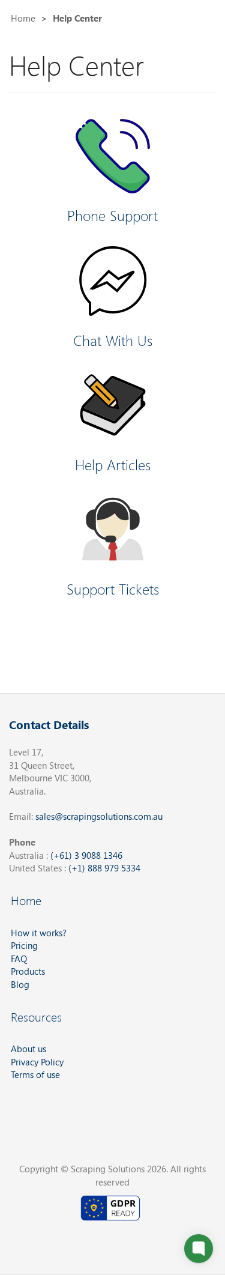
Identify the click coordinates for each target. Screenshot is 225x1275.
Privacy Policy (37, 1062)
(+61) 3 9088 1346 (86, 855)
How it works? (39, 933)
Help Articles (113, 464)
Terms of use (35, 1074)
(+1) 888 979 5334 (104, 868)
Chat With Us (112, 340)
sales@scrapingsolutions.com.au (99, 816)
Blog (20, 984)
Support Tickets (113, 588)
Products (28, 971)
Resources (36, 1016)
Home (23, 18)
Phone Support (112, 215)
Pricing (24, 945)
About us (28, 1049)
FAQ (19, 958)
